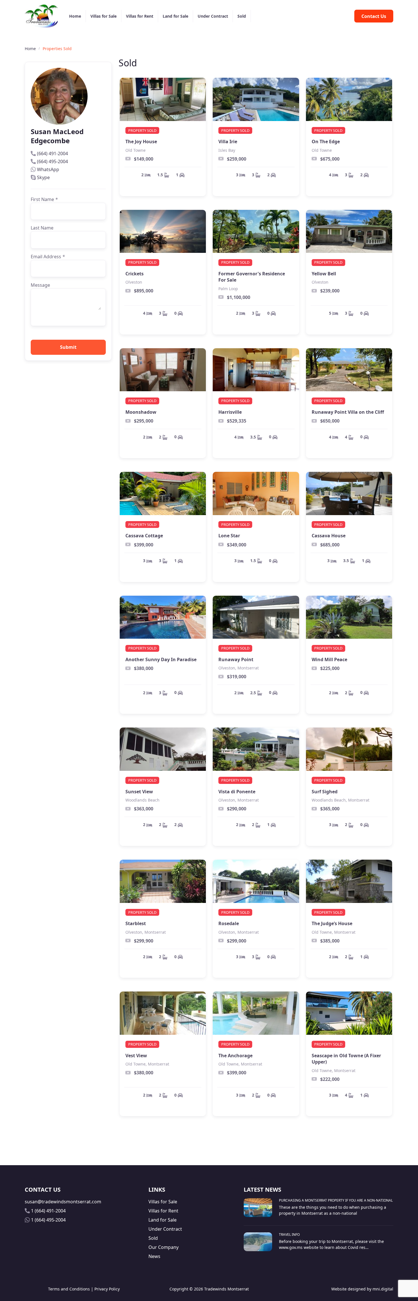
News (154, 1256)
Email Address (48, 256)
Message (40, 285)
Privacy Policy (107, 1289)
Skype (43, 177)
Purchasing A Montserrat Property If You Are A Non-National (336, 1200)
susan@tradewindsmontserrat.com (63, 1201)
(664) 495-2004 (52, 161)
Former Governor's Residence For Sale (251, 277)
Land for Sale (175, 16)
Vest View (136, 1055)
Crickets (134, 274)
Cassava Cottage (144, 535)
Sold (241, 16)
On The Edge (326, 141)
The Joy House (141, 141)
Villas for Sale (103, 16)
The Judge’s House (332, 923)
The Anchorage (235, 1055)
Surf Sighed (325, 791)
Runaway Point (235, 659)
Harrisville (230, 412)
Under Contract (213, 16)
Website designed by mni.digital (362, 1289)
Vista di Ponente (236, 791)
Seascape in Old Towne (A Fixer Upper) (346, 1058)
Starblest (135, 923)
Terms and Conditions (69, 1289)
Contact (373, 16)
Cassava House (328, 535)
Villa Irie (227, 141)
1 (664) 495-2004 (48, 1220)
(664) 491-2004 (52, 153)
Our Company (163, 1247)
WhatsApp (48, 169)
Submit (68, 347)
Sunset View (139, 791)
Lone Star (229, 535)
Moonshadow (140, 412)
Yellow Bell (324, 274)
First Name (44, 199)
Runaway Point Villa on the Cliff (348, 412)
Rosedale (228, 923)
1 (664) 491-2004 (48, 1211)
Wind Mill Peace (329, 659)
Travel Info (289, 1234)
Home (75, 16)
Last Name (42, 228)
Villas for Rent (139, 16)
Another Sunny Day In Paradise (160, 659)
